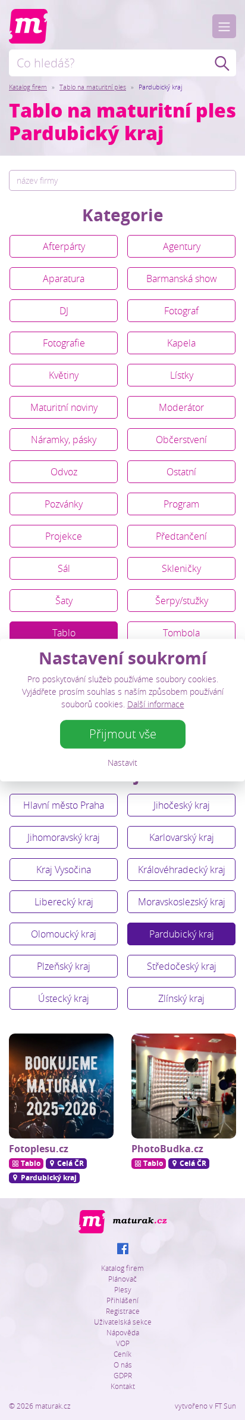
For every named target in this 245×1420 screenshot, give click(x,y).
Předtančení (181, 536)
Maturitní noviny (64, 407)
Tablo (64, 632)
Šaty (64, 600)
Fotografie (64, 342)
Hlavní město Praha (63, 805)
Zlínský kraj (181, 998)
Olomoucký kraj (63, 934)
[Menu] (224, 26)
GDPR (123, 1375)
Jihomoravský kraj (63, 837)
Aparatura (63, 278)
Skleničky (181, 568)
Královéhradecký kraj (181, 869)
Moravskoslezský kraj (181, 901)
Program (181, 504)
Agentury (181, 246)
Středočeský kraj (181, 966)
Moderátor (181, 407)
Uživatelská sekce (123, 1321)
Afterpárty (64, 246)
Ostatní (181, 471)
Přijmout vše (122, 734)
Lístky (181, 375)
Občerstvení (181, 439)
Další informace (155, 704)
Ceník (122, 1354)
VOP (123, 1343)
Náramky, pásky (63, 439)
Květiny (63, 375)
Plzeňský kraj (63, 966)
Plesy (122, 1289)
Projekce (63, 536)
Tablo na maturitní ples (92, 86)
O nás (123, 1364)
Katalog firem (28, 86)
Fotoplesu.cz (38, 1148)
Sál (64, 568)
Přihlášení (122, 1300)
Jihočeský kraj (181, 805)
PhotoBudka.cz (167, 1148)
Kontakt (123, 1386)
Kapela (181, 342)
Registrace (123, 1311)
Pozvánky (64, 504)
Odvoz (64, 471)
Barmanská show (181, 278)
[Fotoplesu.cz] (61, 1086)
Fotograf (181, 310)
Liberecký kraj (63, 901)
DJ (63, 310)
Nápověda (122, 1332)
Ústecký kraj (63, 998)
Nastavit (122, 762)
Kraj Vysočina (63, 869)
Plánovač (122, 1278)
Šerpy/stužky (181, 600)
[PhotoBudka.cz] (183, 1086)
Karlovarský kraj (181, 837)
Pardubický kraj (181, 934)
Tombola (181, 632)
